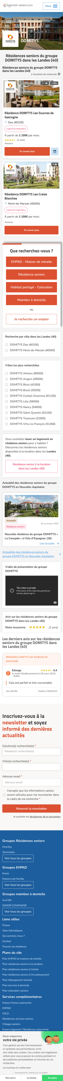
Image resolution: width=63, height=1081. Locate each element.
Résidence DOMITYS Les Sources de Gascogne (29, 115)
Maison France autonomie (16, 1002)
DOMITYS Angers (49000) (26, 379)
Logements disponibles (16, 129)
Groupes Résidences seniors (23, 840)
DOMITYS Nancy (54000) (26, 407)
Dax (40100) (11, 691)
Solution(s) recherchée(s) (18, 746)
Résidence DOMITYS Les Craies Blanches (26, 196)
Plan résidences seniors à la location (22, 964)
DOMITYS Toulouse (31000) (27, 418)
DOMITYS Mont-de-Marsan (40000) (32, 350)
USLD (5, 1013)
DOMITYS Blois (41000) (25, 385)
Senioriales (8, 852)
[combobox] (31, 751)
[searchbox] (31, 751)
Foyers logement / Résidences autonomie (25, 1029)
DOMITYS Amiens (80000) (26, 373)
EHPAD (6, 1008)
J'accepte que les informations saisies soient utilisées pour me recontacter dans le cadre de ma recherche (33, 795)
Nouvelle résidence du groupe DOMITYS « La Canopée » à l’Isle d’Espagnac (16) (31, 536)
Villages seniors (11, 1024)
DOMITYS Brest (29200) (25, 390)
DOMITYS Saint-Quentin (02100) (31, 413)
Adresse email (11, 776)
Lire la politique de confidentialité (17, 1068)
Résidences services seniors (17, 1018)
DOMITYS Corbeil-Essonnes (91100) (33, 396)
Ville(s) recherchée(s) (15, 761)
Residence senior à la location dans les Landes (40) (31, 466)
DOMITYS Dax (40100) (24, 345)
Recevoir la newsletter (31, 809)
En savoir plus (27, 151)
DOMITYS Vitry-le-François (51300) (32, 424)
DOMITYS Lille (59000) (24, 401)
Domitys (7, 847)
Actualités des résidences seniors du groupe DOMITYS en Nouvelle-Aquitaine (28, 554)
